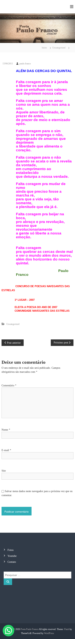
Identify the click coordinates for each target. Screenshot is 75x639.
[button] (8, 630)
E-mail (6, 450)
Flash (66, 629)
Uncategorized (58, 47)
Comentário (9, 385)
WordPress (49, 633)
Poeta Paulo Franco (29, 629)
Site (4, 470)
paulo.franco (25, 63)
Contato (12, 561)
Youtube (12, 556)
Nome (6, 429)
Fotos (10, 550)
